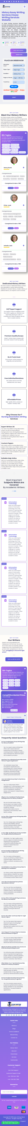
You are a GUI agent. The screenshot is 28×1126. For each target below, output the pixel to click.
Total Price (6, 82)
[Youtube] (9, 1)
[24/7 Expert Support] (14, 305)
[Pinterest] (16, 1)
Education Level (6, 65)
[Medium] (18, 1)
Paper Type (6, 69)
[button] (23, 1)
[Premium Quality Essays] (14, 331)
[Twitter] (6, 1)
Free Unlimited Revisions (14, 378)
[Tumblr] (21, 1)
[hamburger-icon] (24, 6)
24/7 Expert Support (14, 309)
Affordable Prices (14, 399)
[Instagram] (11, 1)
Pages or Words (7, 77)
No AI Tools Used (14, 357)
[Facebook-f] (7, 1015)
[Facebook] (4, 1)
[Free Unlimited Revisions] (14, 374)
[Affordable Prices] (14, 395)
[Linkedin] (13, 1)
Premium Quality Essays (14, 336)
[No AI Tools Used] (14, 353)
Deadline (6, 73)
